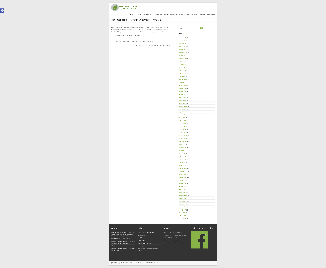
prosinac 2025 (183, 52)
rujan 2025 (182, 61)
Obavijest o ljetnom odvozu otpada (120, 246)
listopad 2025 (183, 58)
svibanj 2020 (183, 216)
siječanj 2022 (183, 168)
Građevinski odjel (184, 14)
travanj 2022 (182, 159)
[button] (2, 10)
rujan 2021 (182, 180)
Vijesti (138, 35)
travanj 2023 (182, 124)
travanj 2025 (182, 73)
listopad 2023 (183, 109)
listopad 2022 (183, 141)
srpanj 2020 (182, 210)
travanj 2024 (182, 100)
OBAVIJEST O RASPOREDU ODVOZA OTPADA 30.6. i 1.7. (154, 45)
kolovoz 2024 (183, 91)
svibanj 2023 (183, 121)
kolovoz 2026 (183, 38)
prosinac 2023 (183, 106)
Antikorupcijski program (144, 246)
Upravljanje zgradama (170, 14)
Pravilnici (140, 237)
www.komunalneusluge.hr (176, 242)
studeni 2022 (183, 138)
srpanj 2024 (182, 94)
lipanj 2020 (182, 213)
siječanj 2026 (183, 49)
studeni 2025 (183, 55)
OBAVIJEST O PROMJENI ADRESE (120, 238)
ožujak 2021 (182, 192)
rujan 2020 (182, 204)
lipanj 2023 (182, 118)
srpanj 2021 (182, 186)
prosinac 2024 (183, 82)
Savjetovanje (211, 14)
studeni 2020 (183, 198)
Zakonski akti (141, 240)
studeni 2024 (183, 85)
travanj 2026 (182, 43)
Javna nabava (141, 235)
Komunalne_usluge (119, 35)
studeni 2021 (183, 174)
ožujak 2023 (182, 127)
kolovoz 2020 (183, 207)
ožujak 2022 (182, 162)
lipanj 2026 (182, 40)
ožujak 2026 (182, 46)
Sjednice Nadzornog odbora (145, 243)
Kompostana (158, 14)
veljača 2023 (182, 130)
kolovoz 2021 (183, 183)
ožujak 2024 (182, 103)
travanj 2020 (182, 219)
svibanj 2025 (183, 70)
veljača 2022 (182, 165)
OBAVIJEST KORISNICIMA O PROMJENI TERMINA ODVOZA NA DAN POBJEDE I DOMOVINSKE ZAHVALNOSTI (122, 234)
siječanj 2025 (183, 79)
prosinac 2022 (183, 135)
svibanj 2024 (183, 97)
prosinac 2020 (183, 195)
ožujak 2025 (182, 76)
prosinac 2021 (183, 171)
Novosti (132, 14)
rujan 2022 (182, 144)
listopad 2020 (183, 201)
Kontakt (202, 14)
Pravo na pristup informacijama (146, 232)
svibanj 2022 (183, 156)
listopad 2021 (183, 177)
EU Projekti (194, 14)
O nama (139, 14)
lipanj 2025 (182, 67)
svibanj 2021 (183, 189)
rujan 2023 (182, 112)
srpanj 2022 (182, 150)
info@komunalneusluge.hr (174, 240)
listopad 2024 (183, 88)
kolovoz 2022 (183, 147)
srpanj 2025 (182, 64)
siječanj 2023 (183, 132)
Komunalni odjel (147, 14)
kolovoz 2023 (183, 115)
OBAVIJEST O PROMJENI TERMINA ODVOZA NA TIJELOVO (133, 41)
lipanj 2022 (182, 153)
